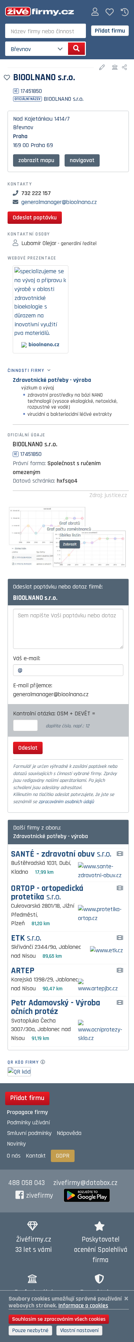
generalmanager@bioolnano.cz (59, 202)
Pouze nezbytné (30, 1330)
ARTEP (22, 971)
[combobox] (45, 31)
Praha (20, 136)
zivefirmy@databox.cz (85, 1182)
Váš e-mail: (26, 658)
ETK (26, 938)
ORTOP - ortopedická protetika (47, 893)
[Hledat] (76, 49)
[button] (95, 12)
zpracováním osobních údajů (66, 802)
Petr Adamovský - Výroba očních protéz (55, 1007)
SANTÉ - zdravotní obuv (61, 854)
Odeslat (27, 748)
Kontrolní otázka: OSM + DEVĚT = (55, 713)
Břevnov (23, 127)
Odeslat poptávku (35, 217)
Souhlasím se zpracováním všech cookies (58, 1319)
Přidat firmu (110, 31)
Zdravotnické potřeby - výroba (52, 380)
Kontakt (36, 1156)
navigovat (82, 160)
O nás (14, 1156)
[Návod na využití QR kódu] (45, 1062)
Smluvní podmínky (29, 1133)
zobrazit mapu (36, 160)
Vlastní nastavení (79, 1330)
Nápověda (69, 1133)
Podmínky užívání (28, 1122)
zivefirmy (39, 1195)
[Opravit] (103, 68)
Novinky (16, 1144)
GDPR (62, 1156)
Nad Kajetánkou (33, 119)
